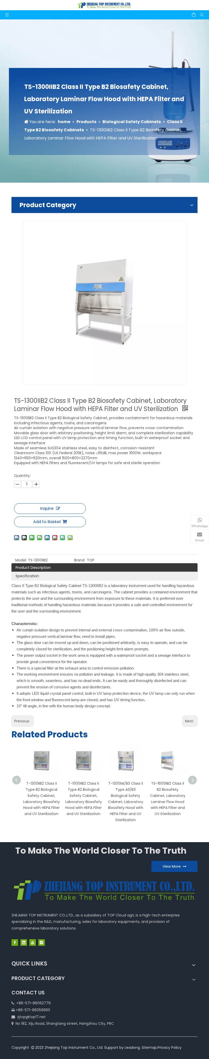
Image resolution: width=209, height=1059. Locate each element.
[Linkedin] (23, 942)
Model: (21, 560)
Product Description (33, 567)
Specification (27, 576)
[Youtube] (32, 942)
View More (173, 866)
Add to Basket (47, 522)
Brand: (79, 560)
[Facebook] (14, 942)
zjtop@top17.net (31, 1016)
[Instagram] (41, 942)
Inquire (47, 508)
